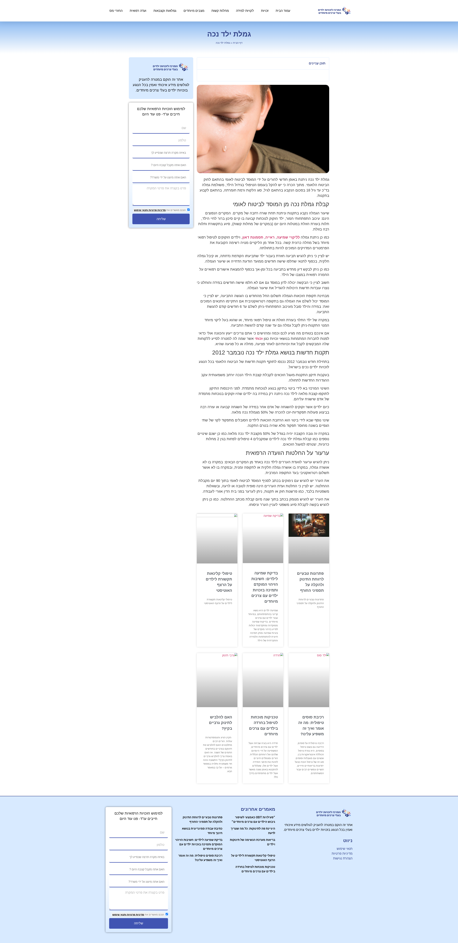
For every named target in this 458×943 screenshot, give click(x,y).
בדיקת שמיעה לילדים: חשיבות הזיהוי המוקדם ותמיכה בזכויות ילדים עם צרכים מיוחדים (198, 844)
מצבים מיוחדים (194, 11)
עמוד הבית (283, 11)
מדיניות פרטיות (157, 210)
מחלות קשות (220, 11)
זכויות (265, 11)
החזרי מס (116, 11)
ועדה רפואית (138, 11)
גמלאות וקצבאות (165, 11)
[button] (202, 63)
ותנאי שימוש (141, 210)
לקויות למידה (245, 11)
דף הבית (237, 43)
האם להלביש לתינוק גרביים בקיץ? (220, 722)
